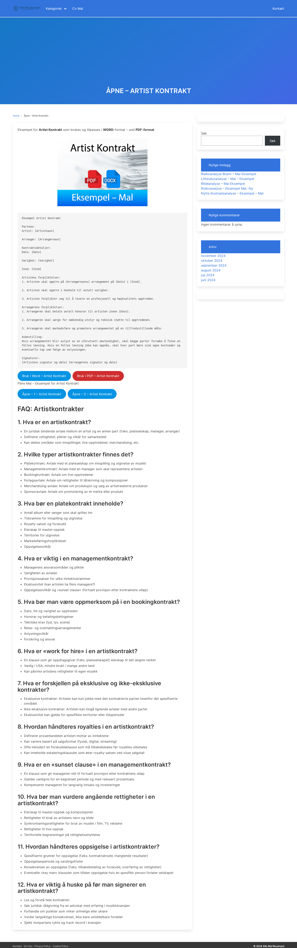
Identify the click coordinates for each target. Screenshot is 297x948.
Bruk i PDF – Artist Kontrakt (98, 376)
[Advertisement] (148, 57)
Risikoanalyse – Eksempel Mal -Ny (227, 188)
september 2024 (213, 265)
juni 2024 (208, 280)
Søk (204, 133)
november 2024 (213, 256)
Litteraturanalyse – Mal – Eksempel (227, 179)
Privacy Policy (42, 946)
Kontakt (17, 946)
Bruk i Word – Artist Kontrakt (44, 376)
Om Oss (28, 946)
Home (16, 115)
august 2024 (210, 270)
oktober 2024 (211, 261)
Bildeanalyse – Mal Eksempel (223, 184)
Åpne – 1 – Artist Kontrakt (41, 394)
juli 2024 (207, 275)
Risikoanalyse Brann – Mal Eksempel (228, 174)
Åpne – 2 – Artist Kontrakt (92, 394)
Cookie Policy (60, 946)
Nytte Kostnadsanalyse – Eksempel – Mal (232, 193)
